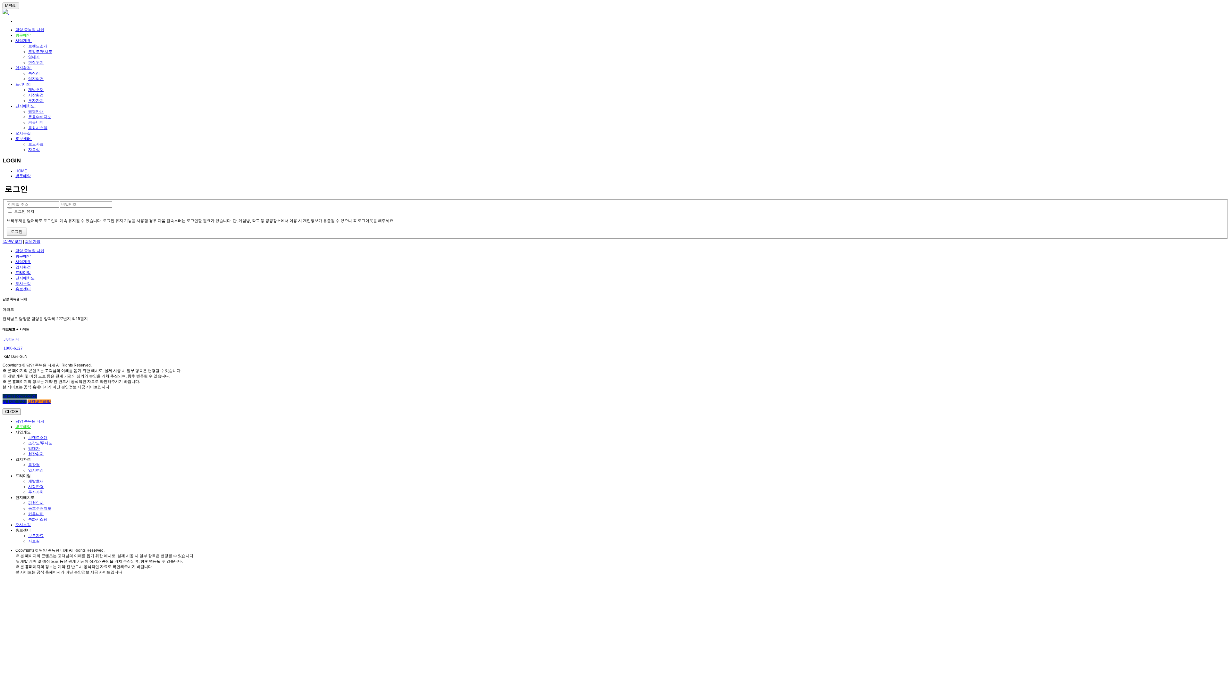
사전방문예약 (39, 402)
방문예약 (23, 35)
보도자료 (36, 144)
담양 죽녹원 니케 (29, 30)
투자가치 (36, 100)
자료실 (34, 149)
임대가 (34, 57)
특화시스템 (37, 128)
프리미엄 (23, 84)
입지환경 (23, 68)
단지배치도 (25, 106)
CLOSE (11, 411)
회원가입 (32, 241)
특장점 (34, 73)
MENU (11, 6)
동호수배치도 (39, 117)
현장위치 (36, 62)
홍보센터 (23, 138)
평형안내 (36, 111)
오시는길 (23, 133)
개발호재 (36, 89)
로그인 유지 (23, 211)
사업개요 (23, 40)
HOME (21, 171)
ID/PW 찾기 (12, 241)
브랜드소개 (37, 46)
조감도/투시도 (40, 51)
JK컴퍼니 (11, 339)
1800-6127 (13, 348)
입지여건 (36, 79)
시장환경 (36, 95)
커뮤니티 (36, 122)
